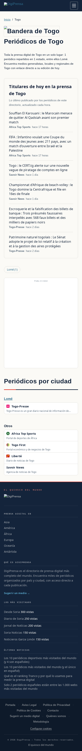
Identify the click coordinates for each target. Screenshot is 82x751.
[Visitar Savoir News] (28, 467)
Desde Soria (12, 612)
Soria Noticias (13, 632)
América (9, 528)
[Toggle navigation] (74, 6)
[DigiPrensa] (23, 497)
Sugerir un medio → (17, 593)
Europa (9, 540)
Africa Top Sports (19, 127)
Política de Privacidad (56, 704)
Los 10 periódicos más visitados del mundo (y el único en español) (40, 669)
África (8, 534)
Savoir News (16, 174)
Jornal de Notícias (15, 625)
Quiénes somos (56, 716)
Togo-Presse (16, 227)
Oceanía (9, 545)
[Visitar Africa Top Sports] (40, 433)
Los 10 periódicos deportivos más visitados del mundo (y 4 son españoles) (40, 660)
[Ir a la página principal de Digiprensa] (22, 5)
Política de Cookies (29, 710)
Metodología (41, 721)
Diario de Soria (14, 618)
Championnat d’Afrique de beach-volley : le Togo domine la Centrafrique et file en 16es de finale (41, 189)
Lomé (12, 269)
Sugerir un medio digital (25, 716)
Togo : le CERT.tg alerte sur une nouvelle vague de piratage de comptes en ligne (39, 167)
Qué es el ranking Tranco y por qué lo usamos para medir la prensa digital (38, 678)
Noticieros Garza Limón (19, 639)
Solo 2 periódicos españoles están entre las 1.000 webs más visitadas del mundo (40, 687)
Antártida (10, 551)
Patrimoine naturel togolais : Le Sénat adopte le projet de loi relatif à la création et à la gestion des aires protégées (40, 241)
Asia (7, 522)
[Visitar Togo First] (29, 444)
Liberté (17, 456)
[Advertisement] (41, 325)
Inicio (7, 19)
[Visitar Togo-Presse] (33, 406)
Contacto (53, 710)
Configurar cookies (41, 728)
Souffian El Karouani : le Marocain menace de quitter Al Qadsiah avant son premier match (40, 117)
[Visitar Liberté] (26, 456)
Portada (10, 704)
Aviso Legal (29, 704)
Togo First (18, 445)
